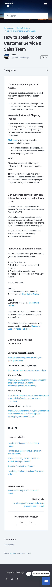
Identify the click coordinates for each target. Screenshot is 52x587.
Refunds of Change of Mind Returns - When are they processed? (23, 460)
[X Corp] (12, 428)
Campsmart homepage (15, 572)
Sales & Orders (23, 28)
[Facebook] (9, 428)
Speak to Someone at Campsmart (21, 31)
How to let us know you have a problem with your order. (24, 452)
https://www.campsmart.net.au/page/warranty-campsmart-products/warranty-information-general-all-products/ (27, 383)
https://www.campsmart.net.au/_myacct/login (27, 370)
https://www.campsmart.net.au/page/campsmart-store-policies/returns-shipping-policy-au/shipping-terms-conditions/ (28, 414)
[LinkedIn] (16, 428)
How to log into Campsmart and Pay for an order (25, 472)
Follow (44, 57)
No (31, 523)
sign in (12, 553)
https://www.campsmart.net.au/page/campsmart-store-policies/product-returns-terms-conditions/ (28, 398)
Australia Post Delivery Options (21, 466)
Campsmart (9, 28)
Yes (21, 523)
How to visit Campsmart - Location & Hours (23, 444)
